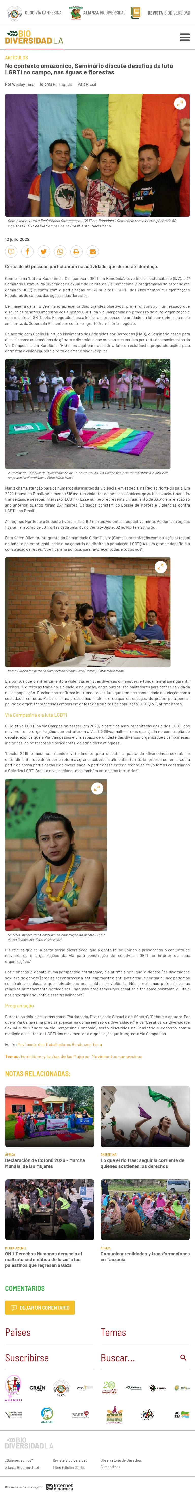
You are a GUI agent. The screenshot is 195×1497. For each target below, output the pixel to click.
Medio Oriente (16, 1248)
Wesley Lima (23, 84)
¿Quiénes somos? (19, 1460)
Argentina (109, 1154)
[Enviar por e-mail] (93, 251)
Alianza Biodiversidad (22, 1467)
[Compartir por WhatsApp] (60, 251)
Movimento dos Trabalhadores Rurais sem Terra (60, 1044)
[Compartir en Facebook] (27, 251)
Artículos (16, 57)
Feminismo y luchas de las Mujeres (55, 1056)
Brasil (91, 84)
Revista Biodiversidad (70, 1460)
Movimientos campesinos (117, 1056)
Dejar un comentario (44, 1307)
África (10, 1154)
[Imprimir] (76, 251)
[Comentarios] (11, 251)
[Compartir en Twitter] (44, 251)
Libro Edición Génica (69, 1467)
